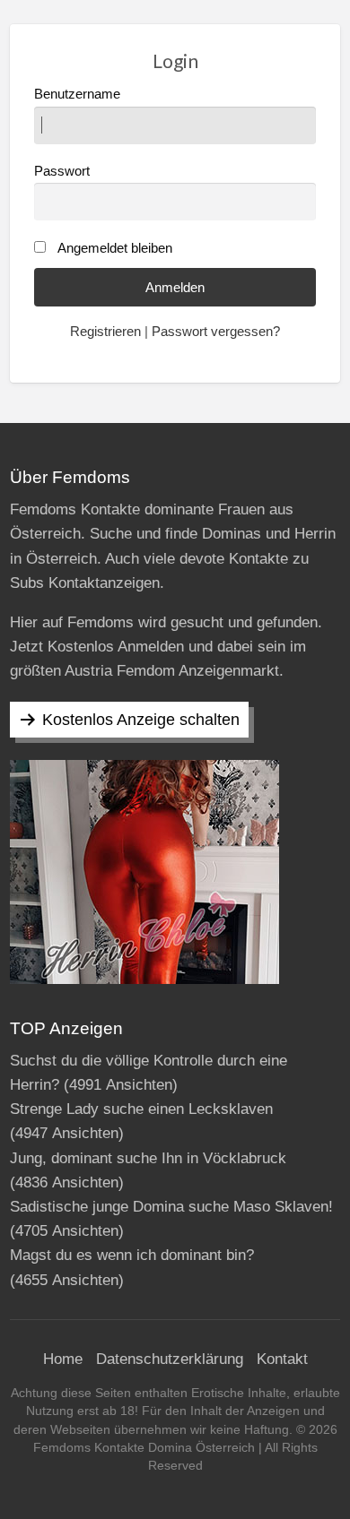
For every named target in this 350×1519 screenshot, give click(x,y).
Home (63, 1359)
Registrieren (105, 331)
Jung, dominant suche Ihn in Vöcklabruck (148, 1158)
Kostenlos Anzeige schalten (141, 720)
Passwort (62, 171)
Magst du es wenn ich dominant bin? (132, 1255)
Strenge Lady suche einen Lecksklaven (141, 1109)
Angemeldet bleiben (114, 248)
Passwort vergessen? (216, 331)
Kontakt (282, 1359)
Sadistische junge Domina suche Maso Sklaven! (171, 1206)
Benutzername (77, 94)
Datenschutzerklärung (169, 1359)
